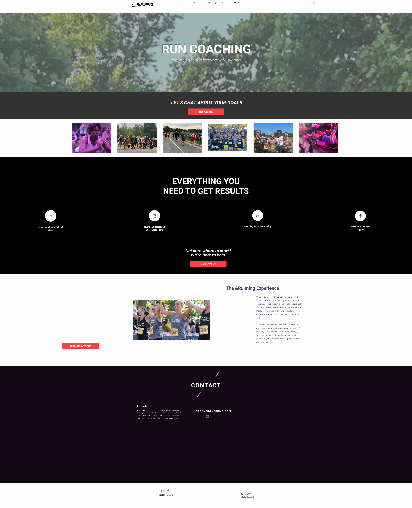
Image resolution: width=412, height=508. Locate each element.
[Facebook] (213, 416)
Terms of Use (247, 494)
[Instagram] (208, 416)
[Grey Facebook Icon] (311, 3)
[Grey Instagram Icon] (314, 3)
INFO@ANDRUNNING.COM (213, 411)
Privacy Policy (247, 497)
